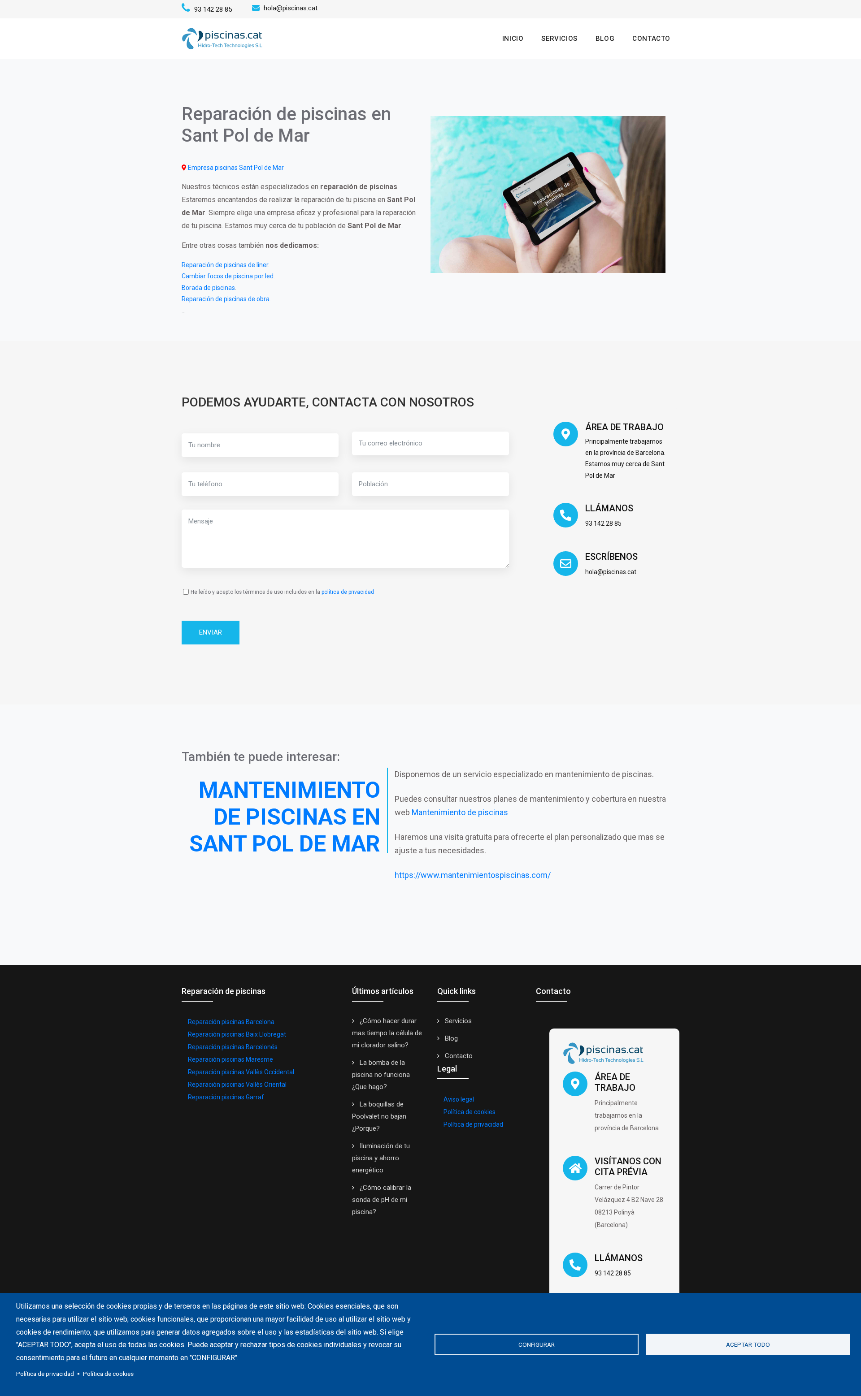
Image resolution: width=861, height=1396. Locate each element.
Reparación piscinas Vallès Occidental (241, 1072)
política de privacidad (348, 592)
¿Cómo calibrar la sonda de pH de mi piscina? (381, 1200)
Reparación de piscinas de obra (226, 299)
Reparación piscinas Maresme (230, 1059)
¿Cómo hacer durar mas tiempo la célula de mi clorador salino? (387, 1033)
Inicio (513, 39)
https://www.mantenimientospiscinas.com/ (473, 875)
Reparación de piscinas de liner (225, 264)
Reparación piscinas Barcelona (231, 1021)
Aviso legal (459, 1099)
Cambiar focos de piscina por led (228, 276)
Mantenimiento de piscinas (460, 812)
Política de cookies (470, 1111)
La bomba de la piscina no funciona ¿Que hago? (381, 1075)
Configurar (536, 1344)
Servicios (559, 39)
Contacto (651, 39)
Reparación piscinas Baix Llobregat (237, 1034)
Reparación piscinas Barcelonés (233, 1046)
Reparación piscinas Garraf (226, 1097)
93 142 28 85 (212, 9)
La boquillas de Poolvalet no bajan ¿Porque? (379, 1116)
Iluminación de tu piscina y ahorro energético (381, 1158)
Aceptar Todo (748, 1344)
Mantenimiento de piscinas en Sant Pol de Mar (284, 817)
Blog (605, 39)
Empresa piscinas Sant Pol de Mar (236, 167)
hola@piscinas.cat (290, 8)
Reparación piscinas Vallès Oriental (237, 1084)
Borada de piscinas (208, 287)
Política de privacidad (473, 1124)
